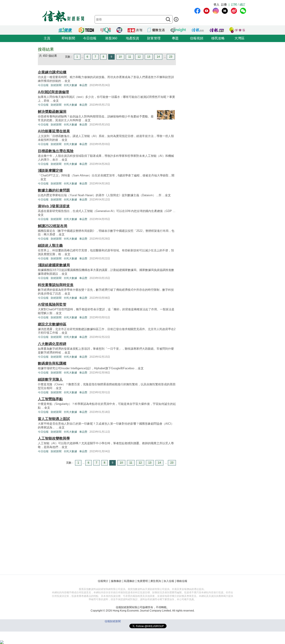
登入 (216, 4)
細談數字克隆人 (50, 379)
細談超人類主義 (50, 245)
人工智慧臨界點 (50, 399)
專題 (175, 38)
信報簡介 (103, 581)
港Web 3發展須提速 (54, 206)
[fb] (197, 11)
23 (170, 56)
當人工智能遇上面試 (54, 419)
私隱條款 (129, 581)
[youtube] (207, 11)
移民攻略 (218, 38)
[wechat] (243, 11)
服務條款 (116, 581)
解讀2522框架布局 (52, 226)
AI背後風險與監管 (52, 304)
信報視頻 (196, 38)
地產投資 (132, 38)
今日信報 (89, 38)
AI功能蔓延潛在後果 (54, 131)
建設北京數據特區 (52, 324)
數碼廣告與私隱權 (52, 363)
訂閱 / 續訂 (238, 4)
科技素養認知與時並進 (55, 285)
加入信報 (168, 581)
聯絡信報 (182, 581)
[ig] (216, 11)
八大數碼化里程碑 (52, 344)
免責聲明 (142, 581)
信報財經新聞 (113, 621)
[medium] (225, 11)
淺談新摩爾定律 (50, 170)
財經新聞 (56, 85)
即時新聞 (68, 38)
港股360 (111, 38)
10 (120, 56)
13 (148, 56)
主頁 (47, 38)
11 (129, 56)
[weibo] (234, 11)
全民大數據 (70, 85)
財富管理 (154, 38)
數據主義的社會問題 (54, 190)
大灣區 (239, 38)
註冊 (224, 4)
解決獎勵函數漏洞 (52, 111)
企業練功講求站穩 (52, 72)
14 (158, 56)
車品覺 (83, 85)
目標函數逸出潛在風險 (55, 151)
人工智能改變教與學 (54, 438)
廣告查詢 (155, 581)
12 (139, 56)
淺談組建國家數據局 (54, 265)
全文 (67, 81)
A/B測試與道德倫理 (53, 92)
